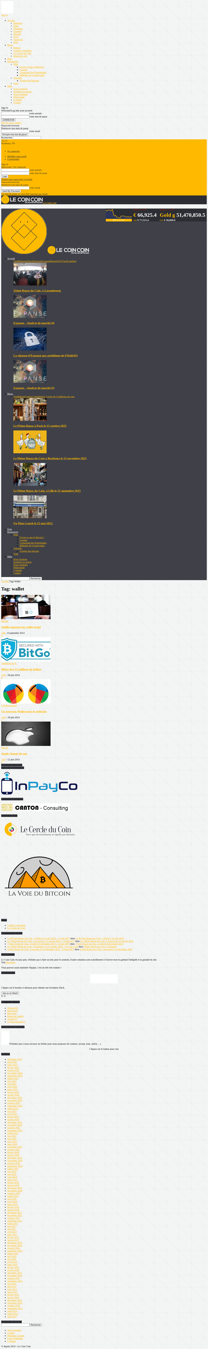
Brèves (12, 1011)
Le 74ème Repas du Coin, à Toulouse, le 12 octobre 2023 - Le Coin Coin (42, 946)
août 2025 (12, 1062)
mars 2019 (12, 1179)
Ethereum (18, 28)
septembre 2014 (15, 1308)
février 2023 (13, 1117)
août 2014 (12, 1311)
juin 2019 (11, 1171)
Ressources (12, 61)
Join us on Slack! (10, 993)
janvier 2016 (13, 1270)
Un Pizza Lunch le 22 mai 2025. (33, 523)
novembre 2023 (14, 1100)
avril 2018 (12, 1201)
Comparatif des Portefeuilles (33, 72)
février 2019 (13, 1182)
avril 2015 (12, 1289)
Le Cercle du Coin (22, 53)
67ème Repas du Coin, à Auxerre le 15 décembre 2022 (106, 949)
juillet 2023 (12, 1108)
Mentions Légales (15, 1335)
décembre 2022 (14, 1122)
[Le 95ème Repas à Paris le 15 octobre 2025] (30, 420)
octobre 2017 (13, 1218)
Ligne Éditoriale (15, 1338)
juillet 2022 (12, 1133)
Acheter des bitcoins (29, 80)
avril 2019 (12, 1177)
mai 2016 (11, 1259)
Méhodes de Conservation (32, 75)
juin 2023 (11, 1111)
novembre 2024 (14, 1073)
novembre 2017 (14, 1215)
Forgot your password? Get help (16, 179)
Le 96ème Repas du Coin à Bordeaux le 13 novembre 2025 (50, 458)
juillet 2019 (12, 1169)
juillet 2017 (12, 1223)
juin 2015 (11, 1284)
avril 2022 (12, 1141)
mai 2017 (11, 1229)
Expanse (17, 31)
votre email (34, 131)
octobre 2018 (13, 1193)
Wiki (15, 64)
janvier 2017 (13, 1240)
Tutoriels (17, 78)
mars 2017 (12, 1234)
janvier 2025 (13, 1070)
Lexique (23, 69)
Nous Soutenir (20, 89)
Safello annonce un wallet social (21, 627)
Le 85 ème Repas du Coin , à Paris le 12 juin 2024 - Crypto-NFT (38, 938)
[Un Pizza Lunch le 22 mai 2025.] (30, 517)
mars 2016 (12, 1264)
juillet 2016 (12, 1253)
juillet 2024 (12, 1078)
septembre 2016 (15, 1251)
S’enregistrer (13, 159)
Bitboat (16, 48)
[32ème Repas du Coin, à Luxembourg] (30, 284)
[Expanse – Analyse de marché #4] (30, 317)
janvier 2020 (13, 1155)
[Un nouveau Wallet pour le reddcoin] (26, 702)
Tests (15, 83)
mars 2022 (12, 1144)
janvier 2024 (13, 1095)
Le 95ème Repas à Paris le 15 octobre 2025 (40, 425)
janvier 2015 (13, 1297)
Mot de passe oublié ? (11, 123)
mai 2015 (11, 1286)
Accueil (11, 20)
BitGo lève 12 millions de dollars (21, 669)
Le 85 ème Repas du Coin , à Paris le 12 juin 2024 (100, 938)
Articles (12, 1019)
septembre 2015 (15, 1281)
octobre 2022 (13, 1127)
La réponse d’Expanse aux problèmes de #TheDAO (45, 355)
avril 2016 (12, 1262)
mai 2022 (11, 1138)
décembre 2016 (14, 1242)
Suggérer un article (22, 91)
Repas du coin (20, 56)
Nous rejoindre (20, 94)
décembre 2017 (14, 1212)
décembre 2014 (14, 1300)
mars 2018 (12, 1204)
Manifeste (10, 962)
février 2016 (13, 1267)
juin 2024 (11, 1081)
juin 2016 (11, 1256)
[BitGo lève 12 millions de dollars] (26, 660)
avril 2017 (12, 1232)
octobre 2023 (13, 1103)
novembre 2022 (14, 1125)
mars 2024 (12, 1089)
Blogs (10, 45)
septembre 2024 (15, 1075)
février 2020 (13, 1152)
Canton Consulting (22, 50)
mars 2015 (12, 1292)
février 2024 (13, 1092)
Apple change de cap (14, 753)
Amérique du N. (9, 663)
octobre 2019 (13, 1163)
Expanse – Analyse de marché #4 (33, 323)
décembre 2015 (14, 1273)
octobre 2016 (13, 1248)
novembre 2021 (14, 1147)
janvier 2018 (13, 1210)
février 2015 (13, 1294)
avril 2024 (12, 1086)
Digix (16, 26)
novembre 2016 (14, 1245)
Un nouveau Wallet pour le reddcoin (24, 711)
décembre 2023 (14, 1097)
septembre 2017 (15, 1221)
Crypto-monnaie (9, 705)
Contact (17, 102)
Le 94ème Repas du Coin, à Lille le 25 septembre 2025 (47, 490)
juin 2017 (11, 1226)
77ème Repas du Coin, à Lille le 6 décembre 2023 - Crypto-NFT (38, 944)
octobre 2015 (13, 1278)
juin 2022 (11, 1136)
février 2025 (13, 1067)
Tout (15, 261)
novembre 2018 (14, 1190)
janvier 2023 (13, 1119)
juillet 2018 (12, 1196)
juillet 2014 (12, 1314)
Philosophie (19, 97)
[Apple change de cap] (26, 745)
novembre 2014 (14, 1303)
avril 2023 (12, 1114)
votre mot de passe (38, 116)
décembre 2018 (14, 1188)
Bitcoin (4, 621)
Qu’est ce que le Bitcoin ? (31, 67)
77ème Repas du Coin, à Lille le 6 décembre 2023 (99, 944)
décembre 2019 (14, 1158)
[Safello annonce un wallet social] (26, 618)
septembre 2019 (15, 1166)
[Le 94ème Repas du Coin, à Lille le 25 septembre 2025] (30, 485)
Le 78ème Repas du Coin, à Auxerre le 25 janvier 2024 (106, 941)
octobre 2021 (13, 1149)
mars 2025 (12, 1065)
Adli (3, 633)
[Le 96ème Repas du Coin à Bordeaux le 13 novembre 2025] (30, 452)
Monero (17, 34)
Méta (9, 86)
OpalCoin (18, 39)
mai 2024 (11, 1084)
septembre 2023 (15, 1106)
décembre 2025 (14, 1059)
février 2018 (13, 1207)
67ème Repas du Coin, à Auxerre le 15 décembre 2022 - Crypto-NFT (40, 949)
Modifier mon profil (16, 156)
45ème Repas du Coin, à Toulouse (100, 946)
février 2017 (13, 1237)
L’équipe (17, 100)
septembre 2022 (15, 1130)
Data (9, 58)
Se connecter (13, 151)
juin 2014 (11, 1316)
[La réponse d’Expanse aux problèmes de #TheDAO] (30, 349)
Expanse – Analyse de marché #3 (33, 388)
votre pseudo (35, 113)
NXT (16, 37)
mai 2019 (11, 1174)
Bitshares (17, 23)
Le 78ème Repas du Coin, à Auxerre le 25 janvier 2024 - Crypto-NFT (41, 941)
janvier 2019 (13, 1185)
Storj (15, 42)
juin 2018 (11, 1199)
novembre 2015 (14, 1275)
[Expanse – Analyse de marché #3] (30, 382)
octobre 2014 (13, 1305)
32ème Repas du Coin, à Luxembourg (37, 290)
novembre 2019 (14, 1160)
